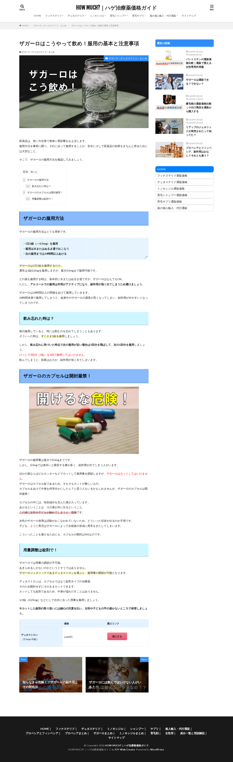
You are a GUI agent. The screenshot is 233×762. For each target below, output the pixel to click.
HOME (37, 15)
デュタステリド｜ (92, 728)
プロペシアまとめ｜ (77, 733)
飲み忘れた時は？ (38, 186)
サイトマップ (189, 15)
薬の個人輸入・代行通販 (163, 15)
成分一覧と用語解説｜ (193, 733)
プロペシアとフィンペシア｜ (43, 733)
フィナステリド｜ (66, 728)
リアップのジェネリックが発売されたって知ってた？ (199, 131)
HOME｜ (46, 728)
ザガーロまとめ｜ (104, 733)
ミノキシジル (97, 15)
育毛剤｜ (155, 733)
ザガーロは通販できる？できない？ (197, 81)
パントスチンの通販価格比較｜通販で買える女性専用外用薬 (199, 63)
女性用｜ (170, 733)
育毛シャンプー (118, 15)
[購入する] (117, 639)
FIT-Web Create (125, 749)
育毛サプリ (138, 15)
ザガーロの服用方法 (36, 179)
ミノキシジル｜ (116, 728)
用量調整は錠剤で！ (39, 198)
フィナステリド (53, 15)
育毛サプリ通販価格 (169, 201)
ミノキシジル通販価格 (171, 188)
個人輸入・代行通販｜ (179, 728)
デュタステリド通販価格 (172, 182)
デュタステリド (76, 15)
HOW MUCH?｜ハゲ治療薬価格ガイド (116, 7)
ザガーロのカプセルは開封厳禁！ (43, 192)
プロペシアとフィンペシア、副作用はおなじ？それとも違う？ (199, 151)
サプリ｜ (155, 728)
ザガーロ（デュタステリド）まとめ (50, 25)
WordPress (157, 749)
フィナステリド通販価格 (172, 175)
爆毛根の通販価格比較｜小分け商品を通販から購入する (199, 107)
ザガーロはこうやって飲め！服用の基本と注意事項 (95, 25)
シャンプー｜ (138, 728)
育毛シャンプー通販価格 (172, 195)
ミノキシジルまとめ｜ (133, 733)
